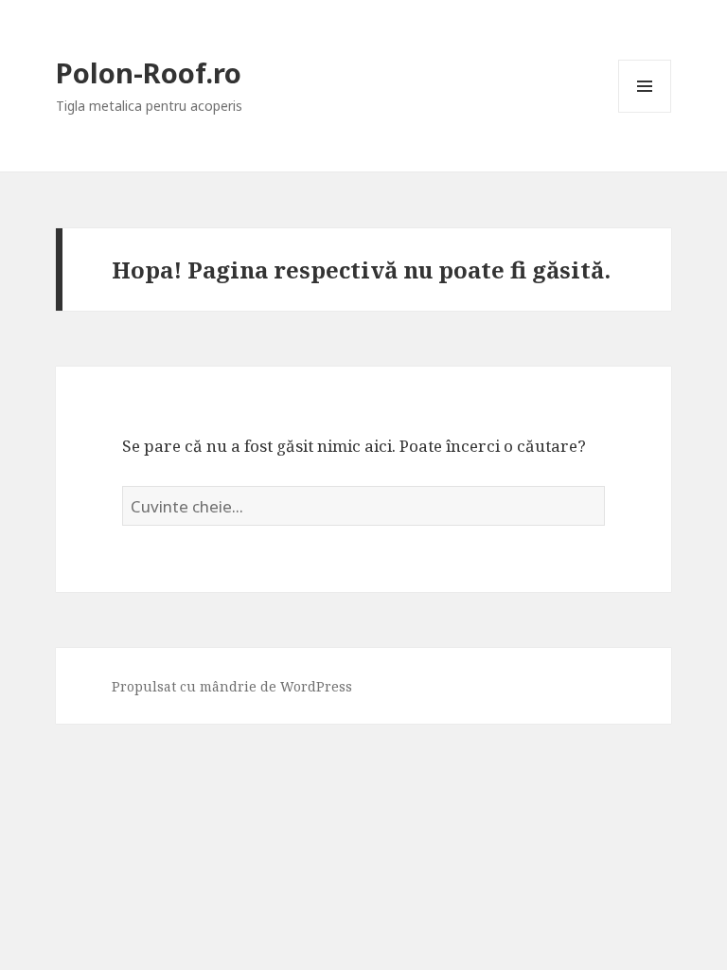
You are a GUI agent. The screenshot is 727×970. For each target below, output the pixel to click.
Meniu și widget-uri (645, 112)
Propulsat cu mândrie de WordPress (232, 686)
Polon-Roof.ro (148, 72)
